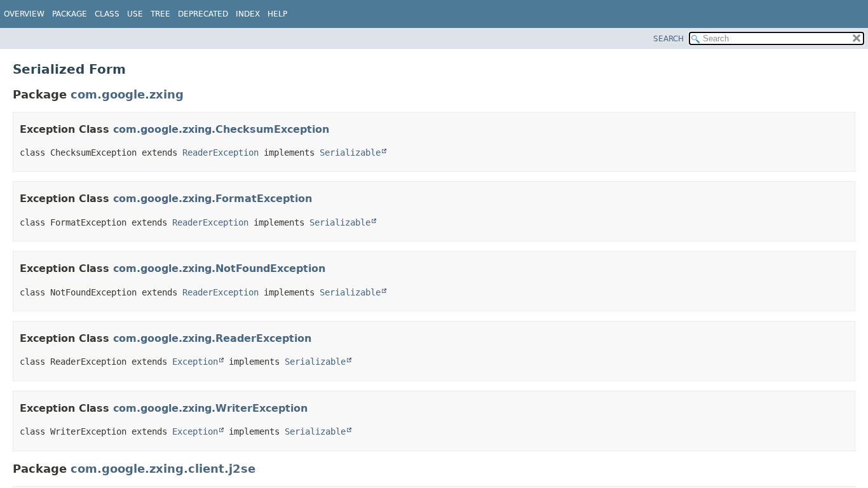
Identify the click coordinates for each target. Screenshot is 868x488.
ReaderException (220, 152)
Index (248, 14)
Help (277, 14)
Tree (160, 14)
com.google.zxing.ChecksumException (221, 129)
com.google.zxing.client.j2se (163, 468)
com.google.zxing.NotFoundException (219, 268)
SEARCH (668, 38)
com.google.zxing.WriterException (210, 408)
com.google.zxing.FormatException (212, 199)
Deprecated (203, 14)
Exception (195, 361)
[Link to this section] (337, 129)
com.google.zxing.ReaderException (212, 338)
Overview (24, 14)
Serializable (350, 152)
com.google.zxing (127, 94)
